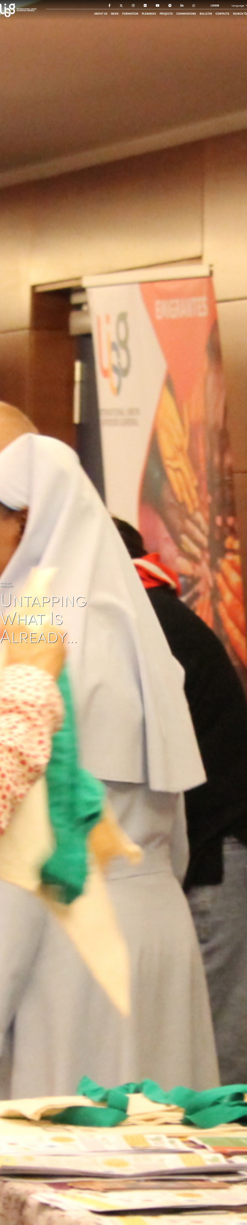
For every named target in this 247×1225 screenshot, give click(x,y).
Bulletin (206, 13)
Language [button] (238, 5)
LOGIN (215, 5)
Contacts (222, 13)
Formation (130, 13)
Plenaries (149, 13)
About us (100, 13)
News (115, 13)
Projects (166, 13)
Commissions (186, 13)
